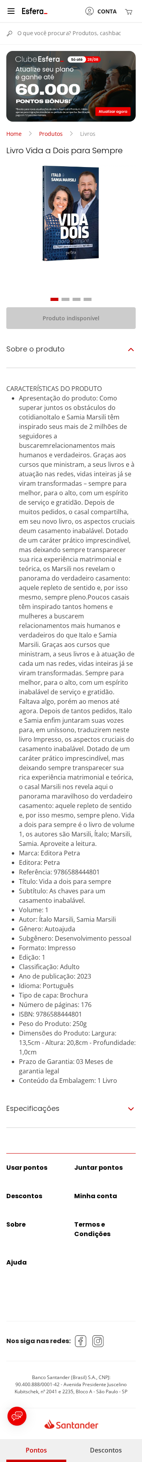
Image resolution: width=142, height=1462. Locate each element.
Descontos (106, 1450)
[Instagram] (98, 1341)
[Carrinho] (130, 11)
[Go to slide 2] (65, 299)
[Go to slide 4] (88, 299)
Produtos (51, 133)
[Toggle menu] (11, 11)
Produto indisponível (71, 318)
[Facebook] (81, 1341)
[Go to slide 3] (76, 299)
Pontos (36, 1450)
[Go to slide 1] (54, 299)
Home (14, 133)
